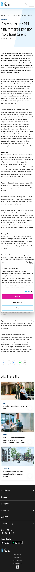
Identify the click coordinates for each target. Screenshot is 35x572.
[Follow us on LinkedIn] (10, 533)
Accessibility (17, 554)
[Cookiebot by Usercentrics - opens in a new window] (25, 262)
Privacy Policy (17, 557)
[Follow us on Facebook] (2, 533)
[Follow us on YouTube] (14, 533)
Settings (27, 291)
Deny (17, 308)
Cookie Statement (17, 560)
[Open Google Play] (17, 542)
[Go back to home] (5, 4)
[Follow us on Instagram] (6, 533)
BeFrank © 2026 (17, 563)
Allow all (17, 296)
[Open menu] (31, 4)
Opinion (4, 20)
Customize (16, 302)
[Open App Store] (6, 542)
